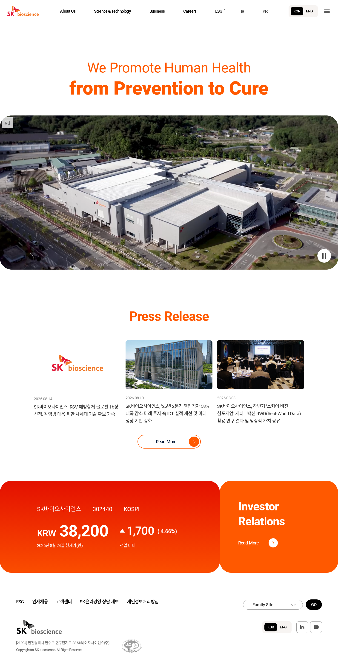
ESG (218, 11)
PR (265, 11)
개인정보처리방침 (143, 601)
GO (314, 604)
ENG (309, 11)
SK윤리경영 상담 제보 (99, 601)
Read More (166, 441)
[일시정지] (324, 256)
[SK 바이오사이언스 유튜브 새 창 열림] (316, 627)
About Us (67, 11)
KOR (297, 11)
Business (157, 11)
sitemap (327, 11)
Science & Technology (112, 11)
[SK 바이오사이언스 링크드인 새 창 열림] (302, 627)
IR (242, 11)
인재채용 (40, 601)
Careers (189, 11)
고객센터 (64, 601)
